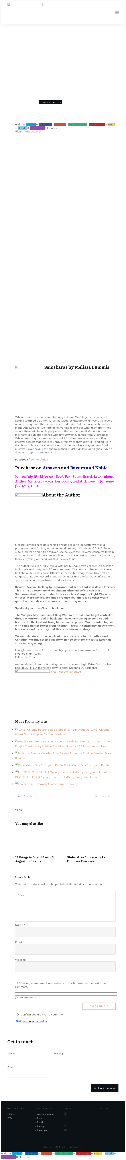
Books (44, 102)
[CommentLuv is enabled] (32, 1021)
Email (20, 942)
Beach (40, 1122)
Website (20, 959)
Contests (55, 102)
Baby (39, 1118)
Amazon (51, 467)
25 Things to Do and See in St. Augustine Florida (39, 847)
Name (20, 925)
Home (11, 1113)
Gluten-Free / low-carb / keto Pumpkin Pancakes (91, 847)
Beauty (40, 1126)
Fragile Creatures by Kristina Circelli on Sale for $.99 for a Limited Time (61, 746)
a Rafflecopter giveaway (66, 671)
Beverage (42, 1130)
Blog (45, 459)
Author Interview (45, 1114)
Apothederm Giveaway (63, 784)
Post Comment (99, 1006)
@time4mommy (25, 997)
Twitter (35, 459)
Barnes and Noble (89, 467)
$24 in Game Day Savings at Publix (86, 765)
